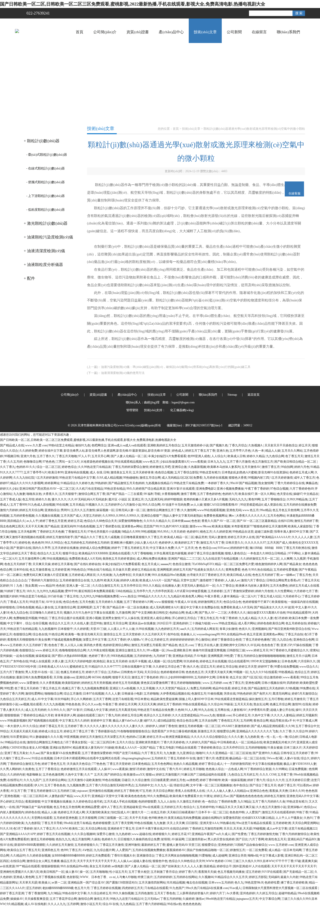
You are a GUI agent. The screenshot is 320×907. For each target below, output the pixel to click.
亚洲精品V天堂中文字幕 (108, 796)
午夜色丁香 (110, 704)
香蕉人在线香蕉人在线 (190, 791)
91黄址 (208, 796)
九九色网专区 (122, 575)
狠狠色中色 (160, 861)
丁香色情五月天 (228, 720)
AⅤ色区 (87, 850)
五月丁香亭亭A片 (35, 472)
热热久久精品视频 (186, 764)
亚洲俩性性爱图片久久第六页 (19, 872)
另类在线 (230, 693)
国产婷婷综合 (113, 774)
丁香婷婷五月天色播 (50, 531)
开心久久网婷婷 (81, 699)
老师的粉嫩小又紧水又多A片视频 (206, 499)
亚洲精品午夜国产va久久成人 (211, 834)
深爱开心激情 (105, 834)
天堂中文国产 (189, 580)
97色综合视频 (279, 488)
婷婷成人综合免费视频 (95, 548)
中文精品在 (311, 494)
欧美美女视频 (221, 526)
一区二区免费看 (256, 850)
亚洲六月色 (28, 456)
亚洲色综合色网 (303, 639)
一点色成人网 (234, 769)
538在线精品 (124, 591)
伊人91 (38, 785)
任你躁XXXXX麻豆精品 (258, 818)
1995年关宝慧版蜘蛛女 (265, 661)
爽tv (232, 515)
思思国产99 (151, 526)
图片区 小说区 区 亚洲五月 (126, 499)
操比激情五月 (258, 699)
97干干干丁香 (285, 861)
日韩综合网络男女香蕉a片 (283, 580)
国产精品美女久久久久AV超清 (274, 607)
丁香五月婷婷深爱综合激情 (130, 467)
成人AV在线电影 (35, 904)
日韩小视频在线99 (274, 683)
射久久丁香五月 (44, 828)
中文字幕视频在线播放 (57, 801)
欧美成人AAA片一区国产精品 (159, 580)
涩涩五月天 (207, 666)
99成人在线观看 (40, 661)
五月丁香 (99, 607)
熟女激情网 (265, 483)
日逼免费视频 (298, 769)
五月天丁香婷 (117, 639)
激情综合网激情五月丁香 (163, 510)
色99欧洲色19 (157, 818)
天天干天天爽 (34, 526)
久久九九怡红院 (23, 477)
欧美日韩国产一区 (52, 872)
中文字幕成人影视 (272, 855)
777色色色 (99, 764)
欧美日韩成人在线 (239, 575)
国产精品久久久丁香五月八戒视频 (97, 537)
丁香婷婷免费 (227, 801)
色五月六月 (82, 888)
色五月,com (186, 645)
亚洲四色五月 (51, 850)
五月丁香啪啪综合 (274, 499)
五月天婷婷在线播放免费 (299, 504)
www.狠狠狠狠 (164, 602)
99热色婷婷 (244, 693)
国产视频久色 (219, 445)
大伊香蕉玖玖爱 (258, 710)
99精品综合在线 (15, 742)
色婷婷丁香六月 (99, 656)
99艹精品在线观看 (28, 866)
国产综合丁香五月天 (263, 785)
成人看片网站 (247, 623)
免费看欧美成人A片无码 (85, 558)
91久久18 (6, 828)
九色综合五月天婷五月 (15, 699)
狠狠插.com (223, 715)
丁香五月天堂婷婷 (119, 764)
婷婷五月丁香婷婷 (169, 704)
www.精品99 (46, 585)
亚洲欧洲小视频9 (121, 542)
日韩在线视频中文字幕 (137, 666)
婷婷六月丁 (217, 893)
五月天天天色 (243, 704)
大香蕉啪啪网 (171, 494)
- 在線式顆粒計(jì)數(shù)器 (45, 168)
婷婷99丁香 (265, 666)
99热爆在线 (227, 823)
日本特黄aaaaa (181, 521)
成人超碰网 (219, 855)
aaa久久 (185, 629)
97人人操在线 (131, 618)
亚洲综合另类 (237, 855)
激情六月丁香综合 (253, 580)
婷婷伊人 (152, 726)
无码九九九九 (238, 499)
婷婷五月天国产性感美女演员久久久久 (198, 569)
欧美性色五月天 (275, 839)
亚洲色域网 (252, 683)
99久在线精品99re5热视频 (169, 575)
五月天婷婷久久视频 (109, 602)
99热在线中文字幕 (74, 893)
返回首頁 (254, 394)
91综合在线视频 (42, 758)
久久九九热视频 (53, 704)
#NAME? (228, 726)
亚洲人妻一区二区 (78, 585)
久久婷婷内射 (16, 774)
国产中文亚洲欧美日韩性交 (150, 612)
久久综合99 (300, 731)
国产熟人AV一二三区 (213, 612)
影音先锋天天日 (91, 634)
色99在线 (173, 634)
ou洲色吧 (192, 780)
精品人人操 (272, 450)
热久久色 (193, 666)
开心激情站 (202, 639)
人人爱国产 (253, 812)
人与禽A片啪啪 (126, 877)
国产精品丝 (52, 526)
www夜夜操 (198, 461)
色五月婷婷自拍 (296, 623)
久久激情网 (188, 510)
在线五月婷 (158, 812)
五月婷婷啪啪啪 (255, 747)
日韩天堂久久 (235, 542)
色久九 (239, 882)
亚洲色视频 (11, 796)
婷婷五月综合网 (132, 715)
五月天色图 (86, 602)
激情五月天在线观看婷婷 (278, 812)
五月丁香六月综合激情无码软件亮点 (110, 785)
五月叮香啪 (275, 699)
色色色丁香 (55, 645)
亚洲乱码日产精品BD (302, 839)
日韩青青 (222, 677)
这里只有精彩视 (122, 699)
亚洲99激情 (132, 845)
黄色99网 (254, 499)
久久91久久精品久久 (157, 521)
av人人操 (196, 504)
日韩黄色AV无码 (132, 672)
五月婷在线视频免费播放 (148, 850)
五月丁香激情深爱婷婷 (239, 591)
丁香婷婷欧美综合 (210, 747)
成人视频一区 (157, 661)
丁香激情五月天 (75, 531)
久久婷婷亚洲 (222, 531)
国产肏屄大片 (262, 693)
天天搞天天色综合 (79, 764)
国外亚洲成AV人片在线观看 (251, 866)
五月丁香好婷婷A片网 (138, 602)
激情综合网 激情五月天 (93, 899)
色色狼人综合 (215, 769)
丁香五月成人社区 (269, 596)
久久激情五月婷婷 (189, 801)
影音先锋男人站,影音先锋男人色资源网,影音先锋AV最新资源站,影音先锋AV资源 (117, 450)
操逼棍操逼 (43, 656)
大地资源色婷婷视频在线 (97, 461)
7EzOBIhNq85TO (203, 564)
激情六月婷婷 (9, 510)
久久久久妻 (235, 737)
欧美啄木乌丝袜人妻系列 (223, 467)
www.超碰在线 (141, 834)
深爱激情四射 (232, 818)
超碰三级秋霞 (264, 531)
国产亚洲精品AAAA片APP (18, 834)
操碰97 (297, 494)
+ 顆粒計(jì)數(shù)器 (42, 141)
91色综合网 (56, 634)
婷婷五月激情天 (295, 699)
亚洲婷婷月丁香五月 (121, 828)
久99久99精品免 (297, 499)
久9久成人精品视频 (109, 477)
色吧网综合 (99, 445)
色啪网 (106, 677)
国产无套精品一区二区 (298, 872)
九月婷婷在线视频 (216, 477)
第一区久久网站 (265, 494)
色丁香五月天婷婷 (26, 688)
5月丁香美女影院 (75, 742)
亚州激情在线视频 (101, 791)
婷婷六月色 (301, 467)
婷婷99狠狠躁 (173, 499)
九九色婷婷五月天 (167, 629)
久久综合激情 (141, 780)
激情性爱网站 (34, 693)
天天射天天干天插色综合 (281, 445)
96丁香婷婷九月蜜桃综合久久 (289, 650)
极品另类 (201, 537)
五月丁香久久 (46, 456)
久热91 (308, 818)
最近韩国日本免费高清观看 (96, 591)
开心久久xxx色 (91, 704)
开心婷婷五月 (241, 715)
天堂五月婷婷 (92, 515)
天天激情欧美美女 (98, 812)
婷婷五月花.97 (181, 834)
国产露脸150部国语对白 (122, 882)
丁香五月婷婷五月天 (135, 548)
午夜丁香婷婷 (229, 618)
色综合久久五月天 (49, 553)
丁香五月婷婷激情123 (42, 791)
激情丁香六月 (206, 758)
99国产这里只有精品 (126, 753)
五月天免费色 (279, 585)
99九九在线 (205, 710)
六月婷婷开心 (291, 596)
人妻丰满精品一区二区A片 (238, 596)
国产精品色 (170, 645)
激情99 (296, 704)
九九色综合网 (275, 456)
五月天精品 (77, 504)
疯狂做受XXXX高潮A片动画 (266, 612)
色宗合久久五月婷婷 (157, 715)
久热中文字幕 (261, 715)
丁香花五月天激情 (112, 845)
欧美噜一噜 (72, 634)
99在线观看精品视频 (128, 461)
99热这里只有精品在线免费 (156, 710)
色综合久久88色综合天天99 (187, 861)
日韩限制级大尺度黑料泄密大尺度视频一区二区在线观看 (280, 888)
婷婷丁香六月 (256, 780)
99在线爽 (62, 504)
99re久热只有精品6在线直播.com (207, 888)
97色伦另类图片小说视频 (104, 531)
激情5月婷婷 (137, 769)
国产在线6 (81, 564)
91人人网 (191, 710)
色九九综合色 (19, 612)
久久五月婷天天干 (154, 634)
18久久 (31, 591)
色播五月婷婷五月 (72, 672)
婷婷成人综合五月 (50, 731)
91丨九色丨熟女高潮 (23, 585)
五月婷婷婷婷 (163, 877)
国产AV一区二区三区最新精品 (257, 521)
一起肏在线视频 (23, 656)
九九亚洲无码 (154, 499)
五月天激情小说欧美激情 (84, 780)
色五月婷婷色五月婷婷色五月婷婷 (86, 542)
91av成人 (235, 888)
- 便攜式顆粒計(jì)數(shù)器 (45, 182)
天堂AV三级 (98, 629)
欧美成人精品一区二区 (179, 537)
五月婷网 (246, 720)
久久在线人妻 (80, 623)
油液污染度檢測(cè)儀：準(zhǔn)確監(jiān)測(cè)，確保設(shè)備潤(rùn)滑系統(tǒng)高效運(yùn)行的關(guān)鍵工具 (175, 367)
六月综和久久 (307, 661)
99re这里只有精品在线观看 (254, 823)
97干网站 (294, 553)
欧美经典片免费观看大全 (186, 796)
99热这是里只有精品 (32, 596)
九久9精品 (244, 801)
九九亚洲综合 (186, 753)
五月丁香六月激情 (239, 461)
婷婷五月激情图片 (168, 774)
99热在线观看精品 (194, 704)
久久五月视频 (146, 688)
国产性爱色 (239, 834)
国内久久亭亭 (41, 548)
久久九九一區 (163, 785)
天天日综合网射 (163, 791)
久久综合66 (215, 704)
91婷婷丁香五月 (14, 591)
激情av (200, 899)
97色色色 (49, 461)
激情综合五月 (113, 634)
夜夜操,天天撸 (278, 791)
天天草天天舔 (28, 882)
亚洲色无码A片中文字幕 (302, 796)
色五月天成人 (151, 564)
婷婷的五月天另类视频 (96, 683)
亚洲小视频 (93, 618)
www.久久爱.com (36, 445)
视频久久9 (70, 612)
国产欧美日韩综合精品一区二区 (295, 461)
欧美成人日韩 (237, 456)
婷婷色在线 (32, 812)
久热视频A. (255, 445)
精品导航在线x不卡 (282, 720)
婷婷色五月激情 (274, 796)
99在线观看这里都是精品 (231, 699)
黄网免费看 (233, 569)
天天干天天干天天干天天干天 (96, 861)
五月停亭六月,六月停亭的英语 (153, 591)
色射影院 (73, 877)
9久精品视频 (15, 904)
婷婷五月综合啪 (227, 666)
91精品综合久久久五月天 (231, 877)
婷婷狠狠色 (7, 607)
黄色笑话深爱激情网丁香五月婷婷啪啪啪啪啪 (171, 683)
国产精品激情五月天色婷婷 (126, 483)
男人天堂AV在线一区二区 (42, 672)
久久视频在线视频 (48, 515)
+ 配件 (29, 278)
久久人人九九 (57, 904)
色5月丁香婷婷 (23, 828)
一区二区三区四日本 (101, 742)
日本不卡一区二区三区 (213, 812)
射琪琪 (165, 839)
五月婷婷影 (215, 591)
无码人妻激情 (217, 537)
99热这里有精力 (210, 472)
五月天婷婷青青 (143, 472)
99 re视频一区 (156, 650)
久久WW (62, 828)
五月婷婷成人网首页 (82, 575)
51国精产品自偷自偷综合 (250, 845)
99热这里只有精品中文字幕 (77, 477)
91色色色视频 (86, 526)
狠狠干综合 (70, 553)
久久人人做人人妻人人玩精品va (228, 791)
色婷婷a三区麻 (136, 737)
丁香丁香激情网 (35, 893)
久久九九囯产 (33, 780)
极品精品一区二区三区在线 (247, 758)
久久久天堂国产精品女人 (172, 688)
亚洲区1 (115, 688)
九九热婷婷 (123, 834)
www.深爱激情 (28, 683)
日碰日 (126, 780)
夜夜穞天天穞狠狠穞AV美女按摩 (28, 639)
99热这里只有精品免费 (189, 483)
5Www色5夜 (274, 758)
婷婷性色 (24, 542)
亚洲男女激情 (111, 618)
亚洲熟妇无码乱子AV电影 (189, 656)
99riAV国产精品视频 (243, 483)
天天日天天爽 (147, 704)
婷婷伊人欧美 (129, 580)
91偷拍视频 (215, 693)
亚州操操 (6, 656)
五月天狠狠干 (68, 494)
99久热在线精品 (261, 569)
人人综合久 (218, 456)
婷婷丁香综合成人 (211, 764)
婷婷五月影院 (258, 877)
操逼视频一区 (105, 510)
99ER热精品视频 (122, 656)
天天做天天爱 (121, 569)
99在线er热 (174, 904)
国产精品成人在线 (12, 445)
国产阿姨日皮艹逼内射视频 (34, 807)
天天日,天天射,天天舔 (238, 828)
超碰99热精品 (287, 893)
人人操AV (104, 769)
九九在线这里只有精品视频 (220, 558)
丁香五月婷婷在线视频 (106, 888)
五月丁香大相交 (139, 872)
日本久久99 (296, 791)
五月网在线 (222, 710)
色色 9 (246, 569)
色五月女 (236, 677)
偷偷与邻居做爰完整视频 (209, 650)
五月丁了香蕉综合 (48, 769)
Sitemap (232, 394)
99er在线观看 (151, 807)
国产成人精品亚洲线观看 (267, 726)
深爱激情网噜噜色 (130, 521)
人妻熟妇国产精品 (61, 796)
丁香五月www (21, 758)
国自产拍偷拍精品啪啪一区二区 (208, 850)
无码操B (273, 877)
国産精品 (210, 866)
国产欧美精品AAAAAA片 (273, 537)
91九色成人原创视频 (41, 504)
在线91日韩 (285, 521)
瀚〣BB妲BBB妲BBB (266, 548)
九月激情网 (123, 612)
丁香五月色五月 (207, 618)
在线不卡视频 (138, 661)
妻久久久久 (59, 499)
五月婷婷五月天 (171, 807)
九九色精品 (127, 904)
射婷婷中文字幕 (101, 720)
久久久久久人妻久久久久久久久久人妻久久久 (114, 726)
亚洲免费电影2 (206, 488)
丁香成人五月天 (17, 602)
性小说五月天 (118, 872)
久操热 (95, 839)
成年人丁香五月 (304, 477)
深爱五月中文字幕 (95, 639)
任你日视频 (40, 623)
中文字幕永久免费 (162, 548)
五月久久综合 (125, 742)
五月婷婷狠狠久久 (86, 845)
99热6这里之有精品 (61, 445)
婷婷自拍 (95, 564)
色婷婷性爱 (272, 882)
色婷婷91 (193, 531)
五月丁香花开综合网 (63, 899)
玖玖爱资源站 (19, 737)
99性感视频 (148, 531)
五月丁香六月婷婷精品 (151, 904)
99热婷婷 (101, 483)
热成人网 (192, 612)
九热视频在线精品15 (159, 483)
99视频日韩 (11, 456)
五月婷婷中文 (144, 785)
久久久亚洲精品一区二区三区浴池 (228, 753)
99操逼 (228, 704)
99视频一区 (240, 672)
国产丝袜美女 (171, 866)
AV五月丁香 (18, 791)
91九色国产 (177, 888)
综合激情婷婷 (273, 677)
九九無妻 (19, 494)
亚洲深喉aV (295, 807)
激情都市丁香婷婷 (212, 580)
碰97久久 (150, 720)
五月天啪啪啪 (99, 872)
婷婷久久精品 (256, 456)
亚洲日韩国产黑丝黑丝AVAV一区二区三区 (47, 488)
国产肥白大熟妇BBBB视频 (70, 656)
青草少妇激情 (229, 629)
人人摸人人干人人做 (121, 629)
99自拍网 (287, 467)
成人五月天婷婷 (35, 710)
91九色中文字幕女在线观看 (96, 612)
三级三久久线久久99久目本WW (253, 861)
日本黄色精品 (141, 764)
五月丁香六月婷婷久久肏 (268, 801)
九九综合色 (284, 639)
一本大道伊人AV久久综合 (21, 726)
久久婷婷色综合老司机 (88, 801)
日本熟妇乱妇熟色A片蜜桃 (239, 472)
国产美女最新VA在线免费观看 (60, 753)
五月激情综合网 (65, 607)
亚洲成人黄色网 (23, 877)
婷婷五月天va (155, 737)
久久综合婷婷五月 (100, 893)
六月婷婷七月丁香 (306, 591)
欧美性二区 (76, 828)
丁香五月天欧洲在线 (296, 548)
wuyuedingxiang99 (208, 634)
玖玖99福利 (62, 699)
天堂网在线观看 (41, 818)
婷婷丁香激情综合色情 (227, 639)
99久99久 (163, 531)
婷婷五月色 (239, 688)
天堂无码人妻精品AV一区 (198, 585)
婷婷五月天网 (128, 704)
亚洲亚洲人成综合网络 (156, 618)
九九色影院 (32, 823)
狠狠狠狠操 (11, 715)
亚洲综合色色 (259, 791)
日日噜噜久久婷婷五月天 (46, 612)
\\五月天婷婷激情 (47, 477)
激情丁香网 (188, 494)
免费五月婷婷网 (200, 688)
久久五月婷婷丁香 (35, 645)
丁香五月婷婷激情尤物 (263, 834)
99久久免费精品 (157, 796)
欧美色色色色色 (135, 796)
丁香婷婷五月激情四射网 (205, 828)
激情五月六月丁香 (212, 542)
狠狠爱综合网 (226, 731)
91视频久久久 (95, 504)
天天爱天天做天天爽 (218, 672)
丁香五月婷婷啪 (170, 899)
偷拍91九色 (82, 445)
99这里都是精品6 (251, 504)
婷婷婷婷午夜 (239, 548)
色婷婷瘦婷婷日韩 (172, 672)
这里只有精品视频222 (302, 828)
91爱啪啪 (205, 855)
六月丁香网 (256, 839)
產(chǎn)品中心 (171, 32)
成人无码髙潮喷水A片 (164, 607)
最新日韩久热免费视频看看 (34, 677)
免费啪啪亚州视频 (25, 618)
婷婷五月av (221, 796)
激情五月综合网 (150, 477)
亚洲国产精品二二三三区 (184, 558)
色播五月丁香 (71, 688)
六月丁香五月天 (151, 753)
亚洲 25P (286, 645)
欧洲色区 (99, 661)
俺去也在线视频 (196, 882)
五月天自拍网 (208, 720)
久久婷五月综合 (266, 893)
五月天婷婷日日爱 (298, 780)
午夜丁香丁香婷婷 (257, 488)
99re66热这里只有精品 (220, 899)
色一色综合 (209, 801)
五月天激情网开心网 (32, 558)
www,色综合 (128, 596)
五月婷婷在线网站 (185, 877)
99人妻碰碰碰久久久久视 (46, 737)
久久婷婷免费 (28, 450)
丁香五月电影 (165, 747)
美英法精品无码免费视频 (184, 818)
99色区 (43, 618)
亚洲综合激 (179, 467)
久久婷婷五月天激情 (59, 845)
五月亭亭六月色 (240, 450)
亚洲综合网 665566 (88, 677)
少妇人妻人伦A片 (146, 542)
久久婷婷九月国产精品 (201, 742)
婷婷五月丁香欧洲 (126, 791)
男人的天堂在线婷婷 (221, 839)
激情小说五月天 (90, 904)
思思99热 (96, 623)
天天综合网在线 (95, 828)
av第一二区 (59, 882)
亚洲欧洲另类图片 (148, 742)
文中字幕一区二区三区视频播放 (211, 785)
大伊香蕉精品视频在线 (175, 693)
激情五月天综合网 (116, 623)
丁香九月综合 (238, 445)
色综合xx (310, 807)
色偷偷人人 (188, 634)
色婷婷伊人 (166, 542)
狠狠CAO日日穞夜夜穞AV (221, 504)
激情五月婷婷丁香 (306, 521)
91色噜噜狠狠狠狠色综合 (133, 731)
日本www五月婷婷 (220, 882)
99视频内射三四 (258, 477)
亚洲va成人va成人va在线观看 (127, 445)
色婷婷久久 (109, 839)
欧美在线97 (246, 494)
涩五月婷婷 (253, 872)
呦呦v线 (253, 855)
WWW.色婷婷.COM (219, 861)
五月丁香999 (18, 504)
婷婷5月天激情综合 (304, 693)
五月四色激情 (144, 893)
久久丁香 (286, 731)
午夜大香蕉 (212, 596)
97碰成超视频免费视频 (67, 639)
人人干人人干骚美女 (289, 818)
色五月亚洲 (254, 634)
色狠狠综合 (26, 650)
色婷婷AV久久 (25, 467)
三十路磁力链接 (199, 623)
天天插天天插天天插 (23, 731)
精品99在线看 (221, 688)
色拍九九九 (63, 839)
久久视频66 (206, 877)
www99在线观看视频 (211, 510)
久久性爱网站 (283, 591)
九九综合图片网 (104, 850)
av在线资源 (7, 866)
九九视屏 (300, 558)
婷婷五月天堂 (248, 666)
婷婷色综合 (69, 467)
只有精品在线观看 (156, 888)
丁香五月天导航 (52, 823)
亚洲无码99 (68, 526)
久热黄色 (28, 769)
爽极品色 (312, 483)
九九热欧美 (252, 737)
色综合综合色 (232, 602)
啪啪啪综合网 (53, 693)
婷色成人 (178, 450)
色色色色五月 (195, 672)
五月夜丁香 (285, 774)
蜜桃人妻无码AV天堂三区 (183, 845)
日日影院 (192, 823)
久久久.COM (268, 774)
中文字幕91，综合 (19, 623)
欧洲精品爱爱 (91, 807)
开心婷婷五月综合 (184, 618)
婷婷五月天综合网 (31, 510)
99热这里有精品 (114, 488)
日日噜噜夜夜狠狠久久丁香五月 (142, 537)
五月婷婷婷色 (143, 656)
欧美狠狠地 (279, 602)
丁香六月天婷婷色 (173, 742)
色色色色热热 (192, 904)
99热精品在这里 (243, 531)
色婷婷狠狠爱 (147, 801)
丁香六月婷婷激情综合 (294, 834)
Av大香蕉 (232, 893)
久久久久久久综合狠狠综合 (209, 737)
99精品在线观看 (186, 747)
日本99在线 (20, 569)
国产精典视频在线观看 (43, 720)
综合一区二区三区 (48, 467)
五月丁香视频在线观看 (51, 877)
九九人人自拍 (167, 801)
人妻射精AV (239, 710)
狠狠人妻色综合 (235, 553)
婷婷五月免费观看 (98, 855)
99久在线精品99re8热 (74, 866)
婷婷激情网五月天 (210, 602)
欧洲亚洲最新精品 (178, 737)
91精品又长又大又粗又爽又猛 (235, 807)
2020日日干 (164, 623)
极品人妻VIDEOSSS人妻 (300, 764)
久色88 (179, 710)
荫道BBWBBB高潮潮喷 (29, 845)
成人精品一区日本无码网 (285, 850)
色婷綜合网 (176, 612)
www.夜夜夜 (291, 677)
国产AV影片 (75, 710)
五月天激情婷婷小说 (195, 445)
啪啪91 (200, 753)
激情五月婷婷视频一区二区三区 (199, 726)
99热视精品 (286, 672)
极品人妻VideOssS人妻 (128, 720)
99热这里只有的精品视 (22, 629)
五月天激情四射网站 (152, 882)
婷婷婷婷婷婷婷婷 (182, 639)
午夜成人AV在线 (186, 602)
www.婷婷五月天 (47, 650)
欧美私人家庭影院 (300, 526)
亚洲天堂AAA (209, 823)
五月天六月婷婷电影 (78, 661)
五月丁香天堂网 (122, 823)
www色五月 (151, 461)
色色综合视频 (164, 472)
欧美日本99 (55, 472)
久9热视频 (292, 688)
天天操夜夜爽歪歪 (36, 899)
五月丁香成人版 (10, 499)
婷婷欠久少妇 (9, 488)
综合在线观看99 (238, 661)
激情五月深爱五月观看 (146, 645)
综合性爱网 (174, 661)
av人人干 (32, 521)
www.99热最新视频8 (13, 720)
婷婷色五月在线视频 (213, 661)
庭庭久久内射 (289, 877)
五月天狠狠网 (88, 818)
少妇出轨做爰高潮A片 (174, 461)
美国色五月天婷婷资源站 (119, 558)
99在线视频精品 (57, 558)
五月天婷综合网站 (55, 780)
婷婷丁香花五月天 (52, 726)
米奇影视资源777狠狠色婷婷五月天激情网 (259, 526)
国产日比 (242, 839)
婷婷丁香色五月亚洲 (53, 521)
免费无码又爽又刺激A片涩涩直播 (45, 575)
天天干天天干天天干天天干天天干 (293, 866)
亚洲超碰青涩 (132, 807)
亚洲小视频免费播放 (230, 488)
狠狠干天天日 (121, 677)
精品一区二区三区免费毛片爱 (234, 564)
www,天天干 (82, 796)
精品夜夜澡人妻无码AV (88, 747)
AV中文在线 (54, 602)
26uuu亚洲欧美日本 (179, 650)
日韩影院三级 (236, 650)
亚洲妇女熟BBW (61, 747)
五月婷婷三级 (66, 791)
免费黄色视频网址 (216, 515)
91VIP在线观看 (272, 872)
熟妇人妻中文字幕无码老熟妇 (182, 515)
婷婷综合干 (224, 866)
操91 (299, 710)
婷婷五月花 (75, 521)
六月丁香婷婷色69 (302, 488)
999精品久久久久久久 (152, 596)
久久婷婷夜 (81, 629)
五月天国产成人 (71, 515)
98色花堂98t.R (254, 882)
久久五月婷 (14, 461)
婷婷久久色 (43, 499)
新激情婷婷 (242, 726)
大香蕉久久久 (237, 612)
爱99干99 (71, 591)
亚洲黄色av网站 (132, 526)
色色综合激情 (181, 564)
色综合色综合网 (187, 720)
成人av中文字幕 (276, 828)
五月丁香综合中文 (308, 726)
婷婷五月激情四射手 (59, 537)
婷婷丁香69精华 (210, 780)
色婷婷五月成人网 (302, 472)
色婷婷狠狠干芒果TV (256, 602)
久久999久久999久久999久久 (121, 515)
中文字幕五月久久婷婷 (74, 720)
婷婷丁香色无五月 (54, 764)
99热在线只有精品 (99, 569)
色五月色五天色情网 (286, 510)
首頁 (79, 32)
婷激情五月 (237, 850)
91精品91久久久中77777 (104, 666)
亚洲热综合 (52, 510)
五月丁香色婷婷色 (209, 494)
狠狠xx (150, 774)
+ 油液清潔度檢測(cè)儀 (44, 251)
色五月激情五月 (262, 461)
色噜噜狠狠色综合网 (72, 650)
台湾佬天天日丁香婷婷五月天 (206, 575)
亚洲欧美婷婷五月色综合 (163, 445)
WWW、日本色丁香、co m (97, 877)
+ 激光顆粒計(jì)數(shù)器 (46, 223)
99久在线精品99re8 (233, 634)
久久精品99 (17, 855)
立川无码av (151, 899)
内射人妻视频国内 (12, 812)
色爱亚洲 (222, 758)
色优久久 (245, 629)
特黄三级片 (145, 877)
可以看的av (304, 785)
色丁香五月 (236, 683)
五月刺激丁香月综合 (164, 872)
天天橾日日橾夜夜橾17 (182, 812)
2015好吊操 (55, 596)
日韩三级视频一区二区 (113, 818)
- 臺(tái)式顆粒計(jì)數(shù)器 (46, 154)
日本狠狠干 (65, 629)
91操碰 (109, 747)
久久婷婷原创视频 (38, 855)
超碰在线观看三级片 (90, 715)
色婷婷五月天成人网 (71, 812)
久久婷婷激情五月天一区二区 (259, 558)
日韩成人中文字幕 (96, 710)
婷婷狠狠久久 (161, 834)
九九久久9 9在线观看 (263, 672)
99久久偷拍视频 (123, 893)
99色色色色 (73, 704)
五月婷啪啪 (151, 693)
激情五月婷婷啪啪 (42, 839)
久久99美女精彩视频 (100, 650)
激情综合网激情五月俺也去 (45, 742)
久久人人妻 (112, 693)
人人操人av (232, 580)
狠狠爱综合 (209, 845)
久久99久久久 (57, 710)
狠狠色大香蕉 (238, 477)
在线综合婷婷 (179, 828)
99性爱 (228, 656)
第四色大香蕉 (93, 645)
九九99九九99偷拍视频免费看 (99, 596)
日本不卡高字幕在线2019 (152, 828)
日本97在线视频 (93, 693)
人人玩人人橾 (73, 645)
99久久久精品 (152, 585)
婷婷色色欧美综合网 (270, 623)
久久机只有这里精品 (89, 488)
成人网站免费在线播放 (152, 558)
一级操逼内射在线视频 (303, 602)
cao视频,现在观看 (30, 704)
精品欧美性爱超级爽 (164, 699)
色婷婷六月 (229, 494)
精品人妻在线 (45, 607)
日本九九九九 (217, 461)
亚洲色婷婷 (180, 623)
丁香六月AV (174, 769)
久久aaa (34, 753)
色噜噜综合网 (33, 461)
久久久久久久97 (255, 542)
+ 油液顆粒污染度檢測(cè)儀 (48, 237)
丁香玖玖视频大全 (123, 855)
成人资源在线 (273, 504)
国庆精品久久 (16, 521)
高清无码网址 (281, 693)
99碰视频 (259, 828)
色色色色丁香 (270, 645)
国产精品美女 (293, 564)
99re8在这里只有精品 (78, 823)
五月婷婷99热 (205, 807)
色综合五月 (302, 672)
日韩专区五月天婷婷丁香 (297, 753)
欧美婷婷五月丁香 (187, 542)
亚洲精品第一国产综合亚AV (86, 882)
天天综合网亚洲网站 (305, 823)
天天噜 (58, 677)
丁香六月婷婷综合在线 (289, 483)
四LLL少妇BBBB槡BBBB (176, 677)
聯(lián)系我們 (288, 32)
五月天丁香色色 (164, 893)
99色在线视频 (111, 780)
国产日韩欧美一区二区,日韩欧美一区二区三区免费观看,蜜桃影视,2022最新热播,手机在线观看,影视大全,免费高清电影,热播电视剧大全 (132, 3)
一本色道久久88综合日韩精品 (267, 553)
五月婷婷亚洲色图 (66, 818)
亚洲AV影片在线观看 (181, 488)
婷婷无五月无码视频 (126, 683)
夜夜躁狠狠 (32, 801)
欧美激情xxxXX (134, 774)
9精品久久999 (131, 531)
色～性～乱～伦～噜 (274, 737)
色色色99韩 (237, 812)
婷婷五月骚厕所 (306, 715)
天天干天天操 (138, 818)
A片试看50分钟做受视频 (190, 591)
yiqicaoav (82, 791)
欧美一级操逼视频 (234, 780)
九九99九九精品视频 (50, 591)
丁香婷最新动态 (105, 731)
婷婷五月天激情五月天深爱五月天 (102, 737)
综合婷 (293, 737)
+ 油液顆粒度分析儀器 (43, 264)
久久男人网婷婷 (10, 769)
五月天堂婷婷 (132, 634)
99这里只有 (37, 602)
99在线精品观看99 (299, 612)
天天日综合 (151, 672)
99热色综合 (78, 569)
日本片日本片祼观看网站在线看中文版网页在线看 (87, 758)
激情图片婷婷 (9, 596)
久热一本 (258, 450)
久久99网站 (280, 769)
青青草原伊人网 (65, 715)
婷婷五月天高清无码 (122, 710)
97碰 (298, 861)
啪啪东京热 (34, 494)
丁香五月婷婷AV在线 (182, 758)
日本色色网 (289, 661)
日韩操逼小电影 (132, 693)
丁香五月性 (71, 596)
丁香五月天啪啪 (66, 456)
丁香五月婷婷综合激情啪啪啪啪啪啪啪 (259, 656)
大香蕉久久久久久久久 (251, 515)
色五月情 (28, 499)
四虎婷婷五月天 (132, 888)
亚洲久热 (222, 450)
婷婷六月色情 (264, 591)
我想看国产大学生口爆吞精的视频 (174, 731)
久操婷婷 (188, 899)
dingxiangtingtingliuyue (136, 758)
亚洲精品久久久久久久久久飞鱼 (257, 731)
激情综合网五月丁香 (91, 494)
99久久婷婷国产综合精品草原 (146, 488)
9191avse (223, 548)
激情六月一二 (141, 812)
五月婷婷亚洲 (61, 569)
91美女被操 (275, 747)
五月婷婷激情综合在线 (75, 580)
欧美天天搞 (111, 580)
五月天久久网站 (292, 450)
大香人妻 (58, 661)
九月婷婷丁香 (162, 656)
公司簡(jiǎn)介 (104, 32)
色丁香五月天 (294, 456)
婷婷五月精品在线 (144, 569)
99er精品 (265, 510)
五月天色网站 (276, 515)
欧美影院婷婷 (71, 683)
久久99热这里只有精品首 (94, 467)
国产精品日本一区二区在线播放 (127, 607)
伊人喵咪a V (135, 639)
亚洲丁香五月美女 (16, 753)
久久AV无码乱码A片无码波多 (87, 499)
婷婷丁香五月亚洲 (12, 893)
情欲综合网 (181, 785)
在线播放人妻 (171, 585)
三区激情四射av (196, 839)
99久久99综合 (54, 542)
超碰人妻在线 (142, 861)
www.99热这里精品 (224, 623)
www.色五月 (250, 510)
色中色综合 (240, 785)
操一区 (84, 872)
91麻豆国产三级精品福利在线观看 (204, 774)
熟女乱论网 (261, 704)
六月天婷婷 (178, 531)
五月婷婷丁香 (74, 726)
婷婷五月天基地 (62, 564)
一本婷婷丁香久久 (217, 483)
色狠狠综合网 (22, 634)
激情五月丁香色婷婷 (145, 677)
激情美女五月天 (121, 472)
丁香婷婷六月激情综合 (43, 580)
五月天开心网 (101, 456)
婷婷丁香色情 (168, 726)
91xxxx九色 (207, 715)
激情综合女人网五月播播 (43, 861)
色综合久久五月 (59, 623)
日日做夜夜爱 (160, 780)
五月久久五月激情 (83, 510)
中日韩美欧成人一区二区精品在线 (239, 742)
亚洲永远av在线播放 (142, 623)
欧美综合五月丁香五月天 (23, 850)
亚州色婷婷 (247, 893)
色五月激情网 (81, 839)
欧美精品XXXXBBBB (93, 553)
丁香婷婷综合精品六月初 (37, 715)
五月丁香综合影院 (186, 472)
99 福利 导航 (152, 494)
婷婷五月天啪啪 (194, 769)
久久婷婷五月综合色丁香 (169, 666)
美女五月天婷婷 (117, 661)
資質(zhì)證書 (137, 32)
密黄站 (314, 650)
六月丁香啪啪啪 (141, 553)
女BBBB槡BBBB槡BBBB (68, 855)
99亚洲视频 (71, 737)
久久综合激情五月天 (105, 585)
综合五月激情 (73, 693)
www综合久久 (309, 666)
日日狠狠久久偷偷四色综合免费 (139, 839)
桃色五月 (206, 531)
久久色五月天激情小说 (271, 807)
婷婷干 (115, 548)
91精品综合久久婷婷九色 (77, 483)
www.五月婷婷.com (215, 683)
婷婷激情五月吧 (160, 467)
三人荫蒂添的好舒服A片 (192, 893)
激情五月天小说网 (298, 656)
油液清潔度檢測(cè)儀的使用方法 (122, 373)
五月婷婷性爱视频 (286, 569)
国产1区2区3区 (252, 677)
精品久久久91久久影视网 (26, 483)
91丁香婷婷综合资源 (257, 769)
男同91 (65, 510)
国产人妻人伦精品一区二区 (129, 456)
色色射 (195, 521)
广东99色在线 (19, 661)
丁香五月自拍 (294, 634)
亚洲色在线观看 (119, 553)
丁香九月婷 (112, 715)
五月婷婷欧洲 (282, 823)
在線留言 (259, 32)
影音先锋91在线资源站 (273, 472)
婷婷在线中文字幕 (50, 450)
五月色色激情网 (53, 774)
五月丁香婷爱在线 (108, 526)
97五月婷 (146, 791)
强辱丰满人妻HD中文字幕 (291, 531)
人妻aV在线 (292, 758)
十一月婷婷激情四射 (237, 764)
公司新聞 (234, 32)
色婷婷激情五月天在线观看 (79, 769)
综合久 (305, 758)
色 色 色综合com (205, 548)
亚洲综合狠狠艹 (151, 515)
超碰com (69, 677)
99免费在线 (307, 688)
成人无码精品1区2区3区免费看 (182, 477)
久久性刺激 (104, 575)
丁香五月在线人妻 (207, 645)
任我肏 (306, 704)
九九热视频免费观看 (94, 688)
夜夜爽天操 (309, 861)
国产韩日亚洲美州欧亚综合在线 (289, 629)
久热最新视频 (197, 467)
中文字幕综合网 (269, 899)
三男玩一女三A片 (67, 461)
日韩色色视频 (25, 607)
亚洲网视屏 (164, 569)
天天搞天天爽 (141, 575)
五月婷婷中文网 (204, 677)
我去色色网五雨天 (12, 526)
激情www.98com (200, 526)
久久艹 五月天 (184, 548)
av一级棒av (287, 575)
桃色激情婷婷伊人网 (268, 564)
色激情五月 (198, 693)
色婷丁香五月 (287, 785)
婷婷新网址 (52, 483)
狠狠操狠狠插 (50, 866)
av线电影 (118, 866)
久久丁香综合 (225, 585)
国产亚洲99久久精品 (266, 753)
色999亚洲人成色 (199, 456)
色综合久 (189, 807)
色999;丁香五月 (71, 850)
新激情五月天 (207, 731)
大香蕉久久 (50, 494)
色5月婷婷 (281, 618)
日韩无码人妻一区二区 (131, 510)
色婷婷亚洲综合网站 (116, 645)
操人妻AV (72, 872)
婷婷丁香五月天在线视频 (53, 834)
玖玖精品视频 (176, 882)
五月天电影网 (27, 531)
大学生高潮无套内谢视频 (170, 553)
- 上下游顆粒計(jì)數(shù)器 (45, 196)
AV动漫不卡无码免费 (176, 504)
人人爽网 (286, 558)
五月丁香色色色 (55, 785)
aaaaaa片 (166, 564)
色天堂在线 (284, 494)
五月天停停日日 (131, 585)
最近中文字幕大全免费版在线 (199, 607)
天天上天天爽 (176, 823)
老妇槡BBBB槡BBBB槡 (57, 888)
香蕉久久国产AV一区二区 (219, 521)
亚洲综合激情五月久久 (131, 650)
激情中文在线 (156, 769)
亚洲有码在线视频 (76, 472)
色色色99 (38, 542)
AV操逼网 (177, 839)
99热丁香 (302, 812)
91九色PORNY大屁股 (174, 526)
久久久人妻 (265, 618)
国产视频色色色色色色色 (246, 796)
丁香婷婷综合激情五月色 (23, 764)
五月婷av (114, 672)
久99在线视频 (145, 629)
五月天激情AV (251, 467)
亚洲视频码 (259, 629)
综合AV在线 (110, 904)
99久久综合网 (151, 504)
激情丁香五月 (271, 467)
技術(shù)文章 (205, 32)
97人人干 (84, 456)
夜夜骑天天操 (207, 872)
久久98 (289, 726)
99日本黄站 (142, 699)
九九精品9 (174, 596)
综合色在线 (40, 634)
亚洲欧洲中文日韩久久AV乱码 (240, 645)
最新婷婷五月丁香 (153, 845)
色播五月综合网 (280, 704)
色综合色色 (70, 602)
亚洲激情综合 (145, 855)
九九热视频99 (47, 629)
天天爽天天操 (41, 564)
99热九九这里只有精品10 (126, 899)
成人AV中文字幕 (42, 699)
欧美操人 (44, 882)
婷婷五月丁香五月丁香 (200, 450)
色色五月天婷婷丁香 (17, 564)
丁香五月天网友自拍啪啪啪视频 (177, 855)
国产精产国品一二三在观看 (124, 494)
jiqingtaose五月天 (247, 899)
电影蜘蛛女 (34, 774)
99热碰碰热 (130, 477)
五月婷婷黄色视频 (22, 515)
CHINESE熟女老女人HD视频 (29, 747)
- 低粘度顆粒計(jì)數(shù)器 (45, 209)
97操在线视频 (302, 645)
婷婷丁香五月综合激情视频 (206, 553)
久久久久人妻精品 (283, 715)
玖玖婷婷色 (191, 661)
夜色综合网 (261, 720)
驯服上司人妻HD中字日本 (196, 699)
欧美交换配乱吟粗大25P (279, 742)
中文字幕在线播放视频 (267, 764)
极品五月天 (68, 861)
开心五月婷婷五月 (157, 639)
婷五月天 (305, 445)
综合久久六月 (275, 780)
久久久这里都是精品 (185, 715)
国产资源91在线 (20, 548)
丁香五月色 (303, 575)
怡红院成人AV (120, 812)
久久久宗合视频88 (83, 834)
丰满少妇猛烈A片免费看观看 (167, 456)
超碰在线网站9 (212, 818)
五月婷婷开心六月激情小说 (123, 504)
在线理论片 (14, 780)
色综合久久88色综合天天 (100, 521)
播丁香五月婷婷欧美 (294, 882)
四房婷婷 (293, 683)
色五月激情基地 (40, 569)
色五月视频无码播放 (231, 872)
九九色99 (97, 580)
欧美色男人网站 (192, 596)
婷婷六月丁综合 (96, 672)
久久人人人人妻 (302, 537)
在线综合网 (17, 861)
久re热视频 (128, 688)
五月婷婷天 (158, 758)
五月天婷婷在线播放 (65, 548)
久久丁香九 (7, 467)
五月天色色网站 (161, 764)
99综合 (4, 731)
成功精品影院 (166, 720)
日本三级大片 (293, 747)
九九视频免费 (76, 785)
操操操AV (16, 899)
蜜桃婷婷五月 (79, 666)
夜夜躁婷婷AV (176, 850)
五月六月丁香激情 (12, 672)
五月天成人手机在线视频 (120, 801)
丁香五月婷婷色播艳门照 (259, 639)
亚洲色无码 (233, 510)
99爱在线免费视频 (286, 666)
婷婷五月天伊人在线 (241, 537)
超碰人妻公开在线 (282, 710)
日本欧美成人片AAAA (53, 666)
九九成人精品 (248, 618)
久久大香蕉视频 (50, 683)
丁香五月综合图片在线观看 (67, 618)
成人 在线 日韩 (99, 472)
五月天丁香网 (102, 699)
